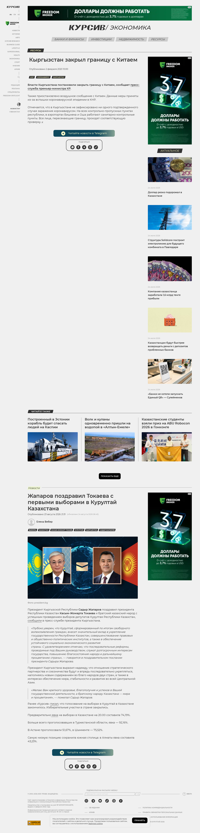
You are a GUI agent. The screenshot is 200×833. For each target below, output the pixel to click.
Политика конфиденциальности (157, 808)
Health (17, 55)
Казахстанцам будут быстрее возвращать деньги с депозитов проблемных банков (168, 346)
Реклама (16, 89)
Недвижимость (131, 39)
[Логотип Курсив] (13, 7)
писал (54, 703)
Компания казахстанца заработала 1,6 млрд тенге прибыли (164, 295)
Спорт (17, 62)
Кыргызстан (58, 77)
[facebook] (121, 801)
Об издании (94, 808)
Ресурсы (158, 39)
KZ (19, 15)
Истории (16, 34)
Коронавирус (43, 77)
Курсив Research (12, 41)
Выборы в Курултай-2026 (153, 822)
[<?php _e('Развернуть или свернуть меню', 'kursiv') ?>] (19, 104)
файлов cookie (95, 823)
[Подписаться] (138, 794)
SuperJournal (13, 52)
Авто (18, 38)
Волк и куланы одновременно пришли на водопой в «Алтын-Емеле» (107, 423)
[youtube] (100, 801)
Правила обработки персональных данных (162, 812)
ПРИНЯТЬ (139, 820)
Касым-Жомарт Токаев (61, 530)
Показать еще (110, 476)
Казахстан (15, 109)
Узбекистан (14, 112)
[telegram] (93, 801)
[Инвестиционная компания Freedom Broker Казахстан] (12, 23)
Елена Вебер (44, 521)
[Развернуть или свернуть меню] (19, 77)
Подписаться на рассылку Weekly (102, 790)
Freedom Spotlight (11, 96)
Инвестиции (101, 39)
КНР (32, 77)
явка (54, 715)
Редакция (15, 85)
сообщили (35, 620)
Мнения (16, 66)
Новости (16, 31)
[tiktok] (107, 801)
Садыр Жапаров (107, 530)
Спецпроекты (14, 92)
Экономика (14, 59)
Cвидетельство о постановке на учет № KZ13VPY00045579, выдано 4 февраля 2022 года (50, 806)
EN (15, 15)
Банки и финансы (69, 39)
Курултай (79, 530)
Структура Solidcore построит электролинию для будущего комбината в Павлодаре (166, 244)
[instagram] (86, 801)
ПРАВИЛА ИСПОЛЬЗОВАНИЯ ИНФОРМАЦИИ (160, 817)
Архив (17, 69)
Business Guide (13, 45)
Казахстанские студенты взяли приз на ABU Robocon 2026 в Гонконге (166, 423)
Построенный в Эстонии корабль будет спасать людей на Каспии (49, 423)
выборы (32, 530)
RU (11, 15)
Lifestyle (16, 48)
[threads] (114, 801)
